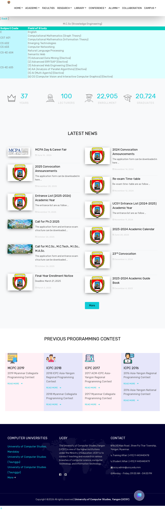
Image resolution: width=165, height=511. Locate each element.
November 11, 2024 (123, 219)
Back (4, 18)
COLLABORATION (132, 8)
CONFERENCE (96, 8)
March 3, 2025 (44, 287)
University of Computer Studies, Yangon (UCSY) (102, 499)
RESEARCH (63, 8)
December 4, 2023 (123, 288)
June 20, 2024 (121, 235)
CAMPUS (149, 8)
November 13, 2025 (46, 212)
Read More (13, 383)
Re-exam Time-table (126, 179)
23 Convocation (124, 254)
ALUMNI (113, 8)
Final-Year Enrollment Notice (54, 276)
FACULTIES (48, 8)
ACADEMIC (31, 8)
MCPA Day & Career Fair (51, 149)
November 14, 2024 (124, 169)
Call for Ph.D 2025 (47, 221)
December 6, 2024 (123, 259)
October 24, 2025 (45, 237)
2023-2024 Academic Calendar (133, 229)
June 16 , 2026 (44, 155)
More (92, 305)
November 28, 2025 (47, 186)
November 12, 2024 (124, 190)
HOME (17, 8)
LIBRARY (79, 8)
